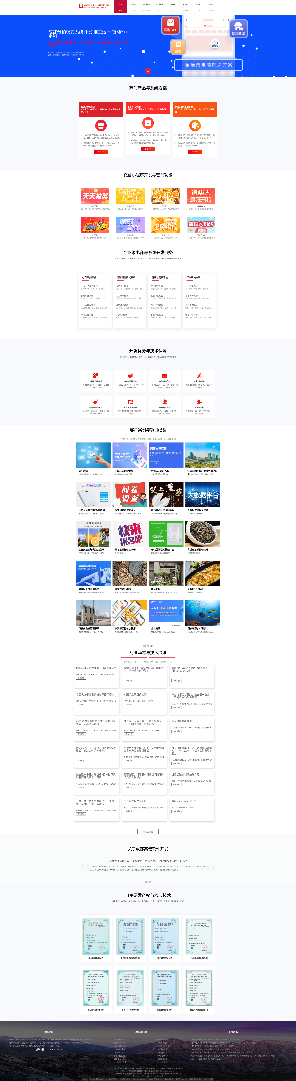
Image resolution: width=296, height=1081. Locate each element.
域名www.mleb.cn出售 (183, 801)
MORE (86, 1056)
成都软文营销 (169, 1079)
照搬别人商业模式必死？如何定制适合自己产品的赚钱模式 (144, 749)
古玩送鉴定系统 (125, 1079)
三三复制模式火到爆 (135, 801)
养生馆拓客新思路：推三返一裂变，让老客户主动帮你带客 (191, 696)
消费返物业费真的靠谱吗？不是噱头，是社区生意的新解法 (95, 802)
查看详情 (101, 151)
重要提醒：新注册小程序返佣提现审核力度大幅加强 (144, 776)
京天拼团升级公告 (181, 721)
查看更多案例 (148, 646)
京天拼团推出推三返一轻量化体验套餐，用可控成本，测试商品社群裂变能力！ (191, 750)
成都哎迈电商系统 (181, 1079)
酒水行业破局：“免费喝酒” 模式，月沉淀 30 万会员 (190, 669)
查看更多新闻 (148, 832)
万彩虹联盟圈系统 (111, 1079)
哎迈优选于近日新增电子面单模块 (95, 694)
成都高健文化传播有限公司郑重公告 (96, 667)
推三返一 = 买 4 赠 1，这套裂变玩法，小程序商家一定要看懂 (143, 722)
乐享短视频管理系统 (155, 1079)
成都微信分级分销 (195, 1079)
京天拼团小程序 (208, 1079)
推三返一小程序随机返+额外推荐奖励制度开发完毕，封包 (96, 776)
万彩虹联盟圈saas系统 (96, 1079)
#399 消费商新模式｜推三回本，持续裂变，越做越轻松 (95, 722)
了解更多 (148, 882)
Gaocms (85, 1079)
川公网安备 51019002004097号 (154, 1076)
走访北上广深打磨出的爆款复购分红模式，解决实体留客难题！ (96, 749)
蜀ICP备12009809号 (139, 1076)
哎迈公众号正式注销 (135, 694)
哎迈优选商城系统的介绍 (185, 774)
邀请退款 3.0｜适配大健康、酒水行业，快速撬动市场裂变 (143, 669)
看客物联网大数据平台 (139, 1079)
